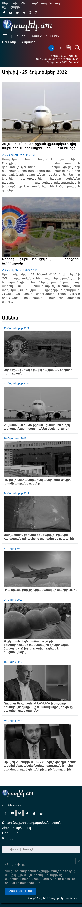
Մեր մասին (10, 3)
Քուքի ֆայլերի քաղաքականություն (52, 898)
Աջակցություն (12, 7)
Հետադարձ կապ (34, 3)
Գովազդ (55, 3)
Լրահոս (21, 36)
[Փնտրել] (77, 48)
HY (51, 48)
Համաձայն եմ (20, 891)
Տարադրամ (31, 42)
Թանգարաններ (45, 36)
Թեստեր (9, 42)
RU (59, 48)
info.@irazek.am (13, 805)
